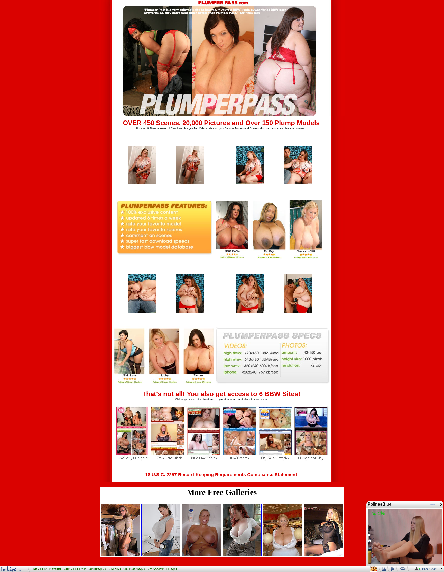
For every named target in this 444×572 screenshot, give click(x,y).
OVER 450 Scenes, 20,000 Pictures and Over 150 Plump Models (221, 123)
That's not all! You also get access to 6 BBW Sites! (221, 394)
